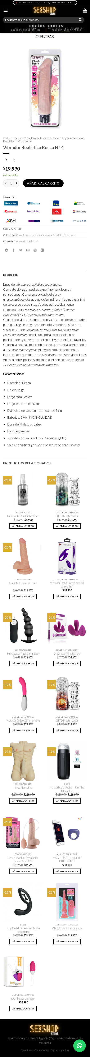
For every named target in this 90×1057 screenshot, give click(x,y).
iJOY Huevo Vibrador (23, 998)
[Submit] (80, 20)
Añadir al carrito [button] (23, 526)
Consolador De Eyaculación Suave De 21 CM (23, 859)
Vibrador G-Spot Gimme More (23, 720)
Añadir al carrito (43, 183)
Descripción (10, 274)
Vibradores (24, 141)
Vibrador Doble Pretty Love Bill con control (67, 584)
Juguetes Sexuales (72, 138)
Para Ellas (8, 141)
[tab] (45, 275)
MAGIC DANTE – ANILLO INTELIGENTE (67, 859)
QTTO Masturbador (67, 516)
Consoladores (23, 235)
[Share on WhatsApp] (6, 250)
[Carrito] (85, 10)
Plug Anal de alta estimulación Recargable (23, 929)
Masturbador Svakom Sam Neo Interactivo (67, 789)
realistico (32, 241)
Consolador (20, 241)
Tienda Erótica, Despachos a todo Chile (36, 138)
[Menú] (5, 10)
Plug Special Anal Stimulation (23, 653)
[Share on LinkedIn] (42, 250)
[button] (79, 1045)
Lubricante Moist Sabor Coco (23, 516)
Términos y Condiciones (35, 1050)
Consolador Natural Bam (23, 583)
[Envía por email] (28, 250)
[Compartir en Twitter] (21, 250)
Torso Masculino (23, 787)
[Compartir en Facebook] (13, 250)
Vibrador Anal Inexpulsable (67, 928)
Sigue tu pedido (60, 1050)
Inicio (6, 138)
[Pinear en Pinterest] (35, 250)
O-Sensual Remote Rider (67, 653)
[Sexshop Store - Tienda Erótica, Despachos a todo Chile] (45, 10)
